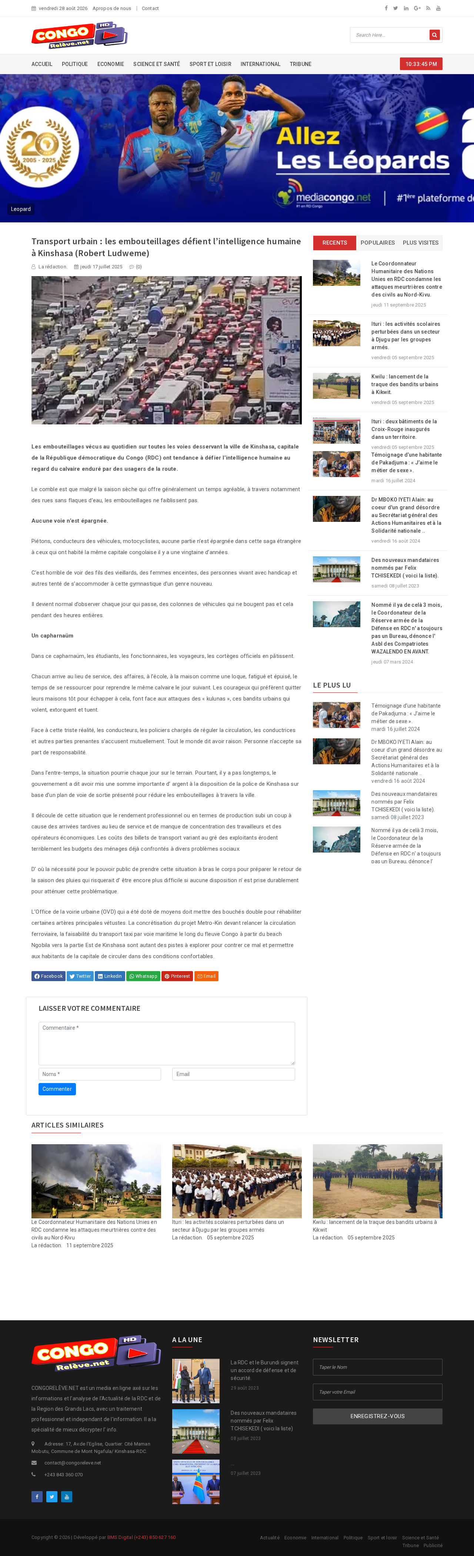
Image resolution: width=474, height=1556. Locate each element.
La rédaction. (52, 266)
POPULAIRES (378, 242)
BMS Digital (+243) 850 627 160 (141, 1537)
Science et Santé (156, 64)
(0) (139, 266)
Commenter (57, 1089)
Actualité (270, 1537)
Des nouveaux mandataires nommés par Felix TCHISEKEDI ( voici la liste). (405, 568)
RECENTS (335, 242)
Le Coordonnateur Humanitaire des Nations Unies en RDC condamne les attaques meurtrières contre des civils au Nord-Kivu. (406, 279)
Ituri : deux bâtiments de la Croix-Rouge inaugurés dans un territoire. (404, 429)
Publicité (433, 1545)
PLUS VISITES (420, 242)
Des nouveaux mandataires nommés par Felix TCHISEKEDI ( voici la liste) (264, 1420)
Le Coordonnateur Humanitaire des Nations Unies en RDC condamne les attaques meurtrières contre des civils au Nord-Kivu (94, 1230)
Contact (150, 8)
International (261, 64)
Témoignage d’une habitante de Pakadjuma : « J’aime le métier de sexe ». (406, 462)
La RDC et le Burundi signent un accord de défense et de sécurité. (264, 1370)
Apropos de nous (112, 8)
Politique (75, 64)
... (232, 1463)
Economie (110, 64)
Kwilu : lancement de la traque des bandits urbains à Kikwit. (404, 384)
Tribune (300, 64)
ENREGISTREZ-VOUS (378, 1416)
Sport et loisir (210, 64)
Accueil (41, 64)
